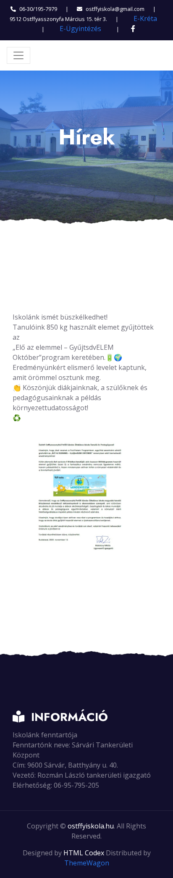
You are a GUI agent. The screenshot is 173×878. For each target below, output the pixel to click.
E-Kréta (145, 18)
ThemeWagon (86, 863)
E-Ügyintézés (80, 28)
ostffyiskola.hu (91, 826)
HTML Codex (83, 852)
